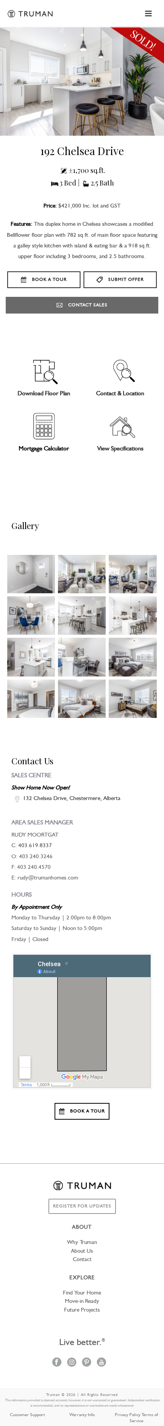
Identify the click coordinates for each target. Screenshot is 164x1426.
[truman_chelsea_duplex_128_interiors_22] (82, 699)
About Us (82, 1251)
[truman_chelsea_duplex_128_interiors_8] (82, 615)
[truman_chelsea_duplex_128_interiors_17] (132, 657)
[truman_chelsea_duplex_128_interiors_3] (82, 574)
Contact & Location (120, 394)
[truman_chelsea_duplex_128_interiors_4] (132, 574)
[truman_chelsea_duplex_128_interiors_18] (31, 699)
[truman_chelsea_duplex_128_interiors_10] (132, 615)
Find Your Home (82, 1293)
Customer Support (27, 1415)
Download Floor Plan (44, 394)
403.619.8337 (35, 846)
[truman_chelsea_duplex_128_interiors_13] (82, 657)
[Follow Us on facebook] (56, 1363)
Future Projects (82, 1310)
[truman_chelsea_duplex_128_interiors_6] (31, 615)
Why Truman (82, 1242)
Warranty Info (82, 1415)
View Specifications (120, 449)
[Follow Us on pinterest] (86, 1363)
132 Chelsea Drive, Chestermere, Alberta (72, 799)
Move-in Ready (82, 1301)
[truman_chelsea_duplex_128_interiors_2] (31, 574)
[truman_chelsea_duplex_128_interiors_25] (132, 699)
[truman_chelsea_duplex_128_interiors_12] (31, 657)
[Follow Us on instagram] (71, 1363)
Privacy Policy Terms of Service (136, 1418)
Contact (82, 1260)
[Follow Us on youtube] (101, 1363)
